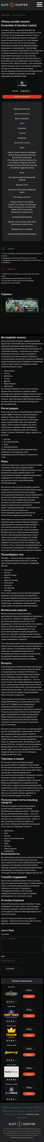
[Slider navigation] (2, 309)
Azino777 (38, 1111)
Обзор (29, 990)
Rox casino (38, 1107)
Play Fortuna (19, 1111)
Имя (3, 956)
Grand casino (27, 1107)
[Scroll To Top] (37, 1135)
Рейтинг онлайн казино (11, 1107)
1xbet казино (7, 1111)
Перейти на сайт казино (22, 97)
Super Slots (22, 1117)
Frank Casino (10, 1114)
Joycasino (29, 1111)
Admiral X (20, 1114)
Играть (29, 996)
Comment (5, 934)
